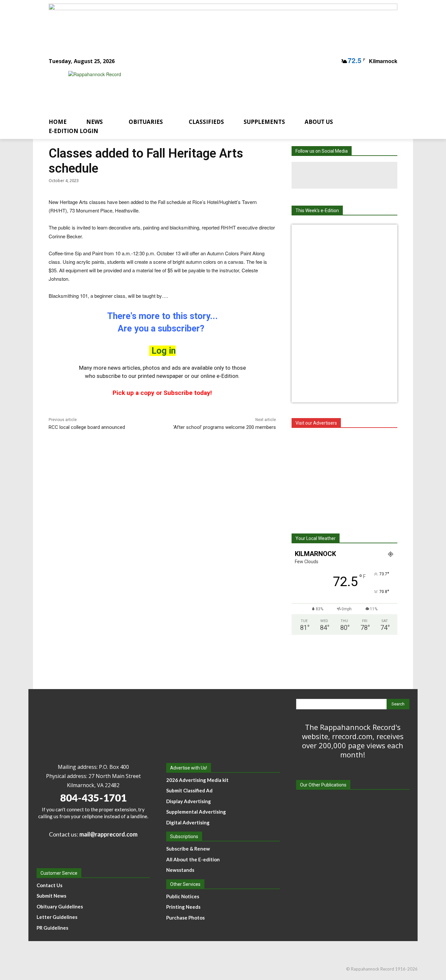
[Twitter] (371, 175)
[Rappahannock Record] (215, 89)
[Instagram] (344, 175)
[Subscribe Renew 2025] (223, 24)
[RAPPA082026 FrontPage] (344, 234)
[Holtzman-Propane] (344, 477)
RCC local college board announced (87, 427)
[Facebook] (317, 175)
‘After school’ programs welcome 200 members (224, 427)
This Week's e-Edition (317, 210)
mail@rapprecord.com (108, 834)
